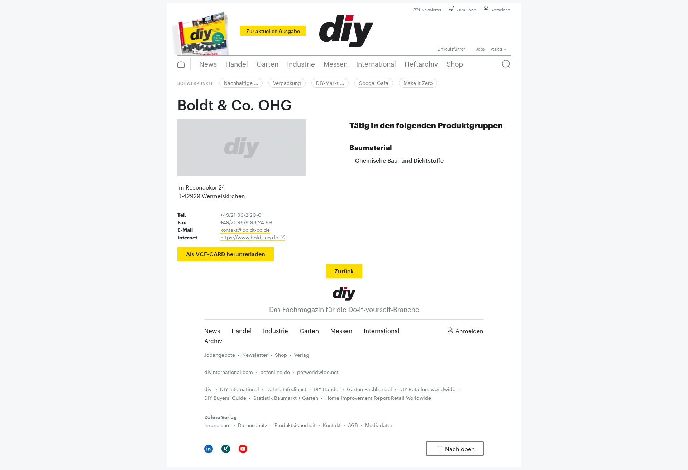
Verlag (301, 355)
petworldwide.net (318, 372)
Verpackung (287, 83)
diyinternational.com (228, 372)
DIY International (239, 389)
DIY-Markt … (330, 83)
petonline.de (275, 372)
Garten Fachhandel (369, 389)
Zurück (344, 271)
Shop (281, 355)
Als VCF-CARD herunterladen (225, 253)
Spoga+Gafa (373, 83)
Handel (241, 330)
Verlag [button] (496, 49)
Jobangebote (219, 355)
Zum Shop (466, 10)
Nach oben (460, 448)
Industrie (275, 330)
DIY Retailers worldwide (427, 389)
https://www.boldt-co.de (249, 237)
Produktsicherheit (295, 425)
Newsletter (431, 10)
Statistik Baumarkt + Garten (285, 398)
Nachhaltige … (241, 83)
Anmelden (500, 10)
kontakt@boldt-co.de (245, 230)
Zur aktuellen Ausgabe (273, 31)
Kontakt (332, 425)
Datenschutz (252, 425)
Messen (341, 330)
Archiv (213, 340)
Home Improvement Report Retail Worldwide (378, 398)
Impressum (217, 425)
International (381, 330)
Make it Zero (418, 83)
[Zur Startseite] (344, 292)
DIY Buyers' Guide (225, 398)
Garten (309, 330)
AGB (353, 425)
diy (208, 389)
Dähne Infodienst (286, 389)
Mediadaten (379, 425)
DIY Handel (327, 389)
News (212, 330)
